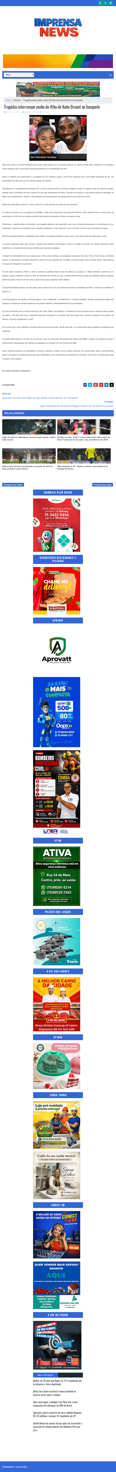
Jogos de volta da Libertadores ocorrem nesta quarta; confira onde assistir (29, 438)
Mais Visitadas (45, 1375)
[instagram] (110, 3)
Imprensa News (21, 1466)
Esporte (17, 100)
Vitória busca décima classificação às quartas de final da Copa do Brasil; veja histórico (27, 467)
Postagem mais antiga (102, 484)
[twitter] (100, 3)
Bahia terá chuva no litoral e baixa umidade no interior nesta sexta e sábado (54, 1393)
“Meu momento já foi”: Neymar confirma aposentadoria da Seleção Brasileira (82, 467)
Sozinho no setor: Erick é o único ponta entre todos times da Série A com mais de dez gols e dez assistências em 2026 (83, 438)
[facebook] (105, 3)
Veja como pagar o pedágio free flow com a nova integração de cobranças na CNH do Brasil (55, 1403)
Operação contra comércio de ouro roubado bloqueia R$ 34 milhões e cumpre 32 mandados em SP (57, 1414)
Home (8, 100)
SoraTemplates (8, 1466)
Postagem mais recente (13, 484)
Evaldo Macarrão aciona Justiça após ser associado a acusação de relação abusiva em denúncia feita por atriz (57, 1426)
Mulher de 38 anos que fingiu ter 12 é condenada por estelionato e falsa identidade (57, 1382)
